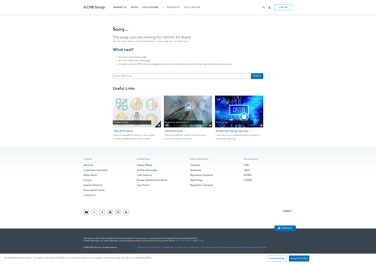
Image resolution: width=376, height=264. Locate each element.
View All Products (124, 131)
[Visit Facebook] (102, 212)
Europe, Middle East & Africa (152, 180)
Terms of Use (182, 247)
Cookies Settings (277, 258)
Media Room (90, 175)
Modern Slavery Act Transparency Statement (225, 247)
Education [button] (192, 7)
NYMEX (248, 175)
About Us (88, 165)
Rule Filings (196, 180)
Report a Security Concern (255, 247)
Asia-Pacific (143, 185)
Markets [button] (120, 7)
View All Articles (174, 131)
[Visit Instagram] (118, 212)
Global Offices (144, 165)
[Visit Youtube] (86, 212)
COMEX (248, 180)
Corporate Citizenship (95, 170)
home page (145, 61)
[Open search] (264, 7)
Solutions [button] (151, 7)
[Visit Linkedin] (110, 212)
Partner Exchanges (147, 170)
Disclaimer (142, 247)
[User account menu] (270, 7)
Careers (87, 180)
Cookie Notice (168, 247)
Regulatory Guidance (201, 175)
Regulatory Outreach (201, 185)
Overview (195, 165)
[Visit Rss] (126, 212)
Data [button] (134, 7)
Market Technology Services (232, 131)
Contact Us (89, 195)
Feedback (286, 228)
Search (257, 76)
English (287, 211)
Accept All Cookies (299, 258)
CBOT (247, 170)
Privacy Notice (154, 247)
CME (246, 165)
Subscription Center (94, 190)
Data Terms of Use (197, 247)
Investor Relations (93, 185)
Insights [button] (173, 7)
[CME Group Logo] (94, 7)
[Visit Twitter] (94, 212)
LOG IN (283, 7)
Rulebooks (195, 170)
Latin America (144, 175)
